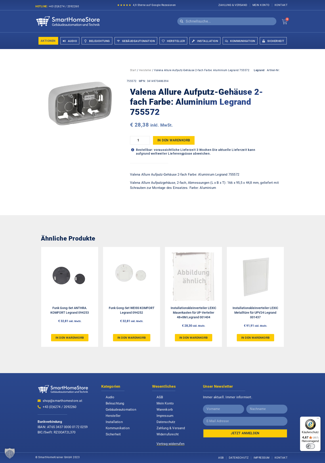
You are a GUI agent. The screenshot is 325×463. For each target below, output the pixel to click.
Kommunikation (118, 428)
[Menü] (318, 419)
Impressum (165, 416)
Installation (114, 422)
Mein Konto (261, 5)
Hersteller (145, 70)
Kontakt (281, 5)
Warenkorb (165, 410)
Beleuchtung (115, 403)
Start (133, 70)
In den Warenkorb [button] (69, 337)
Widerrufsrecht (168, 434)
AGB (160, 397)
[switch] (310, 446)
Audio (110, 397)
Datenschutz (166, 422)
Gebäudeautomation (121, 410)
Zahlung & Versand (232, 5)
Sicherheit (113, 434)
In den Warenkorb (173, 140)
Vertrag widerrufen (171, 444)
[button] (9, 453)
